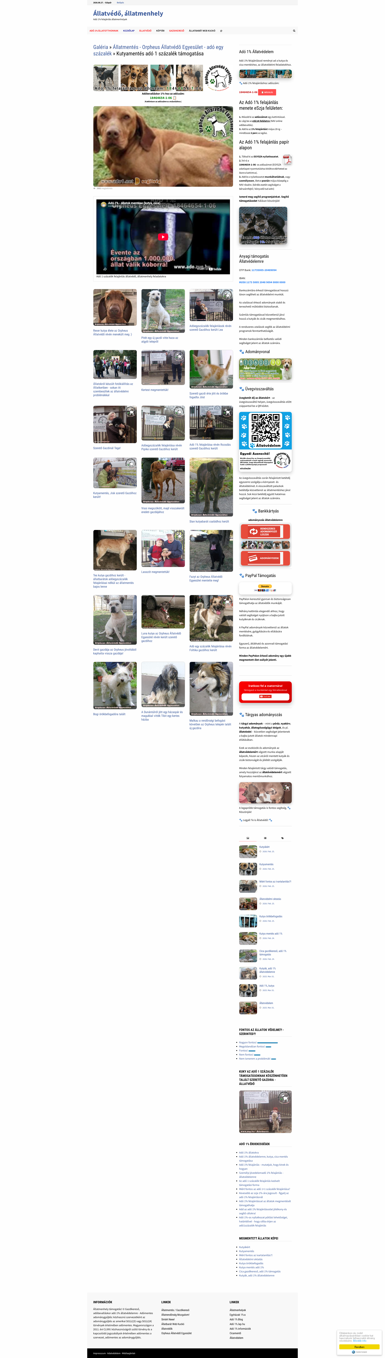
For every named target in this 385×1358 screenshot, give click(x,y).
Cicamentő (235, 1333)
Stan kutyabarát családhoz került (209, 521)
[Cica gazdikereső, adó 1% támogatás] (248, 951)
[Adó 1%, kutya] (248, 986)
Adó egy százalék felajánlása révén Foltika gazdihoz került (210, 648)
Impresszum (99, 1353)
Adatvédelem (113, 1353)
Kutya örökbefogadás (270, 916)
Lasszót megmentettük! (155, 572)
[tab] (247, 838)
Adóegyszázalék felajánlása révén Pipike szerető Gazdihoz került (161, 447)
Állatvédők (166, 1328)
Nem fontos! (246, 1054)
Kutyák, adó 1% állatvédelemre (267, 970)
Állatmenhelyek (238, 1310)
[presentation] (247, 838)
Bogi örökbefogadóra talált (109, 714)
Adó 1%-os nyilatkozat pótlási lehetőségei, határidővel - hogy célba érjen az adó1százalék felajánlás (263, 1221)
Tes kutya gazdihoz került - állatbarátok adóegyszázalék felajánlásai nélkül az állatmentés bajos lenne (113, 581)
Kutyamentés (266, 864)
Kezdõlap (128, 30)
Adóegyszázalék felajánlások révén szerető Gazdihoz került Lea (210, 327)
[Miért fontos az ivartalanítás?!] (248, 882)
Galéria (100, 47)
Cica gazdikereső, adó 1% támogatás (260, 1271)
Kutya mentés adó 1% (270, 933)
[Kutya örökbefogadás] (248, 916)
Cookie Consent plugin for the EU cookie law (359, 1352)
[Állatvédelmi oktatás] (248, 899)
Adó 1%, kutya (266, 985)
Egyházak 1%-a (238, 1314)
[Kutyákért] (248, 847)
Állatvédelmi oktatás (270, 898)
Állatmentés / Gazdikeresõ (175, 1310)
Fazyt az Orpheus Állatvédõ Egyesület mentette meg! (205, 578)
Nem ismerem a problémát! (255, 1058)
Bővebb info (359, 1340)
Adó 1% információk (240, 1328)
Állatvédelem (266, 1003)
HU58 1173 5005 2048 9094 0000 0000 (262, 282)
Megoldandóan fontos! (252, 1046)
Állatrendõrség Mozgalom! (175, 1314)
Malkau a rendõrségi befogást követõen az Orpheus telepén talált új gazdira (210, 724)
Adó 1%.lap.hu (237, 1324)
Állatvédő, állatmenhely (128, 13)
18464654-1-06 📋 (163, 98)
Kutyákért (264, 846)
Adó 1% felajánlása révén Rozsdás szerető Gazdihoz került (210, 446)
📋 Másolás (267, 92)
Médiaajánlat (128, 1353)
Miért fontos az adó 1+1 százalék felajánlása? (264, 1189)
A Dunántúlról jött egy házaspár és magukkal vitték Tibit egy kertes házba (162, 715)
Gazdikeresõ (176, 30)
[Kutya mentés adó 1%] (248, 934)
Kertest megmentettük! (154, 390)
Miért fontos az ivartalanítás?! (275, 881)
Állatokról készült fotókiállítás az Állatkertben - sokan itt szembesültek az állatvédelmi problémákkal (113, 389)
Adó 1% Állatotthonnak (104, 30)
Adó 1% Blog (236, 1319)
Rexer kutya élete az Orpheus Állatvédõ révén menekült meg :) (112, 332)
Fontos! (243, 1050)
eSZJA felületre (261, 121)
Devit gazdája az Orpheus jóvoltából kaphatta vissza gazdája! (114, 651)
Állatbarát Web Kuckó (202, 30)
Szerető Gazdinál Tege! (107, 448)
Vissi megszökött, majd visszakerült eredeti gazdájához (162, 510)
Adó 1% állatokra (249, 1152)
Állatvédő (145, 30)
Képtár (160, 30)
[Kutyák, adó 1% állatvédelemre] (248, 969)
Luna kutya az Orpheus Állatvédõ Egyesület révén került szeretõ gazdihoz (161, 637)
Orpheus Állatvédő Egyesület (176, 1333)
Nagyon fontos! (248, 1042)
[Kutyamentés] (248, 864)
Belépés (120, 2)
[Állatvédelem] (248, 1003)
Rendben (359, 1347)
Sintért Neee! (168, 1319)
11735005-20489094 (264, 270)
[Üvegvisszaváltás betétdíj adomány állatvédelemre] (265, 442)
